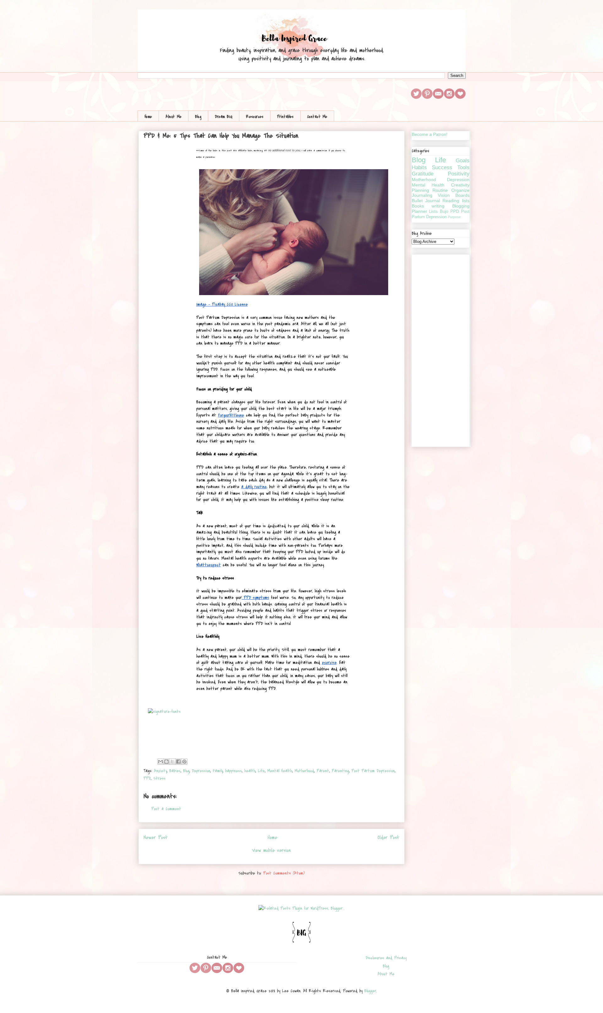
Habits (419, 167)
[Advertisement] (441, 349)
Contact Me (317, 117)
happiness (233, 771)
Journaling (422, 195)
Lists (433, 211)
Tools (463, 167)
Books (418, 205)
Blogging (461, 205)
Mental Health (279, 771)
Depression (201, 771)
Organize (460, 190)
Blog (198, 117)
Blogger (370, 991)
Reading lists (456, 200)
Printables (285, 117)
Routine (440, 190)
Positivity (459, 174)
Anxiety (160, 771)
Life (261, 771)
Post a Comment (166, 809)
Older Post (388, 837)
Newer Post (156, 837)
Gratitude (422, 174)
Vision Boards (454, 195)
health (249, 771)
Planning (420, 190)
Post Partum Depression (373, 771)
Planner (419, 211)
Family (218, 771)
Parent (323, 771)
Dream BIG (223, 117)
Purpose (454, 217)
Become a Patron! (430, 134)
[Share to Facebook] (178, 761)
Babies (175, 771)
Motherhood (304, 771)
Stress (159, 778)
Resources (254, 117)
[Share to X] (172, 761)
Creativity (460, 184)
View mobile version (271, 850)
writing (438, 205)
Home (148, 117)
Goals (463, 161)
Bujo (444, 211)
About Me (174, 117)
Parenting (340, 771)
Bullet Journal (426, 200)
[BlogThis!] (166, 761)
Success (442, 167)
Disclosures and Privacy (386, 958)
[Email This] (160, 761)
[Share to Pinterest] (184, 761)
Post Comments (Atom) (283, 873)
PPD (147, 778)
